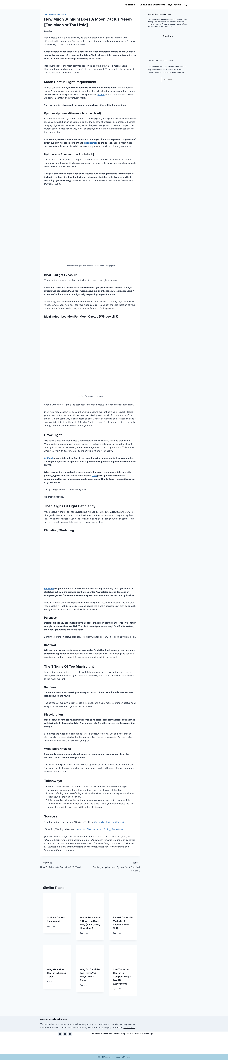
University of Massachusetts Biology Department (99, 829)
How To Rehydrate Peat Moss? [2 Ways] (60, 865)
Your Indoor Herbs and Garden (117, 1057)
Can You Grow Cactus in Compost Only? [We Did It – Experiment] (122, 976)
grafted (100, 94)
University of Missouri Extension (110, 822)
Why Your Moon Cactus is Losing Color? (56, 973)
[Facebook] (65, 1034)
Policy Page (147, 1033)
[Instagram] (70, 1034)
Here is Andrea (134, 1033)
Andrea (49, 31)
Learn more (168, 26)
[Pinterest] (60, 1034)
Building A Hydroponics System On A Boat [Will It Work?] (116, 867)
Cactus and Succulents (152, 4)
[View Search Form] (185, 5)
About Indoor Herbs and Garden (105, 1033)
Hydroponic (174, 4)
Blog (123, 1033)
